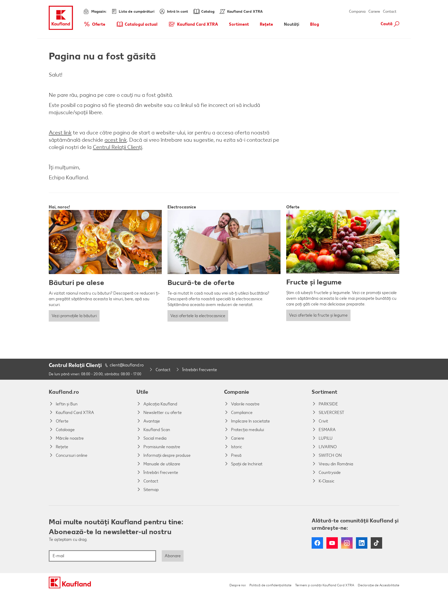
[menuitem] (94, 24)
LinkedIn (361, 543)
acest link (115, 140)
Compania (357, 11)
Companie (236, 392)
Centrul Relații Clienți (117, 147)
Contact (389, 11)
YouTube (332, 543)
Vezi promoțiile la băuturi (74, 315)
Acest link (60, 132)
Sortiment (324, 392)
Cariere (374, 11)
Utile (142, 392)
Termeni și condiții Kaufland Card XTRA (324, 585)
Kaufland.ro (64, 392)
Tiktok (376, 543)
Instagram (347, 543)
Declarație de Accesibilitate (378, 585)
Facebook (317, 543)
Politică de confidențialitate (270, 585)
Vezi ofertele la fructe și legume (318, 315)
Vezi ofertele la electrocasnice (197, 315)
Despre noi (237, 585)
